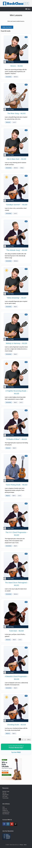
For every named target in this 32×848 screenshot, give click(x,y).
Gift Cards (4, 796)
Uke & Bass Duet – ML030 (16, 159)
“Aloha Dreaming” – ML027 (16, 298)
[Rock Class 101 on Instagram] (8, 824)
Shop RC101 (5, 794)
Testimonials (5, 798)
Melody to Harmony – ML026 (16, 343)
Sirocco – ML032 (16, 66)
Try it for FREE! (16, 752)
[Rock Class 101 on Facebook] (4, 824)
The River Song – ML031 (16, 113)
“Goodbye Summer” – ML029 (16, 205)
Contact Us (5, 810)
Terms (25, 844)
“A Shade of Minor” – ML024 (16, 439)
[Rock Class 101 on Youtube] (11, 824)
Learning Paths (6, 812)
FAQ (3, 807)
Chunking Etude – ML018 (16, 725)
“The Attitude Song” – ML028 (16, 250)
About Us (4, 809)
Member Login (5, 791)
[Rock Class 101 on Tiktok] (15, 824)
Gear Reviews (5, 813)
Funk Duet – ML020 (16, 631)
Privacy (21, 844)
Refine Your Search (7, 27)
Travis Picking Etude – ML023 (16, 485)
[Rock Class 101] (16, 3)
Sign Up (4, 793)
